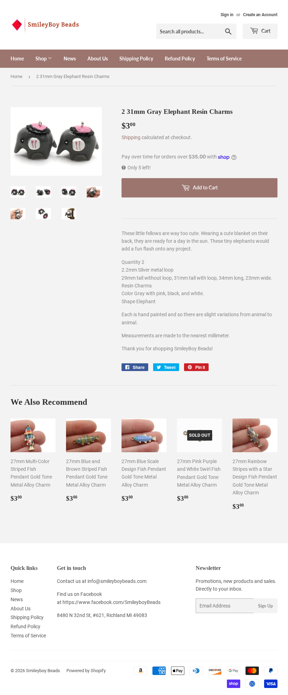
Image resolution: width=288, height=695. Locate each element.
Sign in (227, 14)
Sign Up (265, 606)
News (70, 58)
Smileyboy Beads (43, 670)
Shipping (131, 137)
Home (17, 58)
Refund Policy (180, 58)
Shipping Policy (136, 58)
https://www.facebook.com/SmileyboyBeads (112, 602)
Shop (41, 58)
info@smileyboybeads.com (116, 581)
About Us (97, 58)
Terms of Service (224, 58)
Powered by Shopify (86, 670)
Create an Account (260, 14)
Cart (265, 31)
